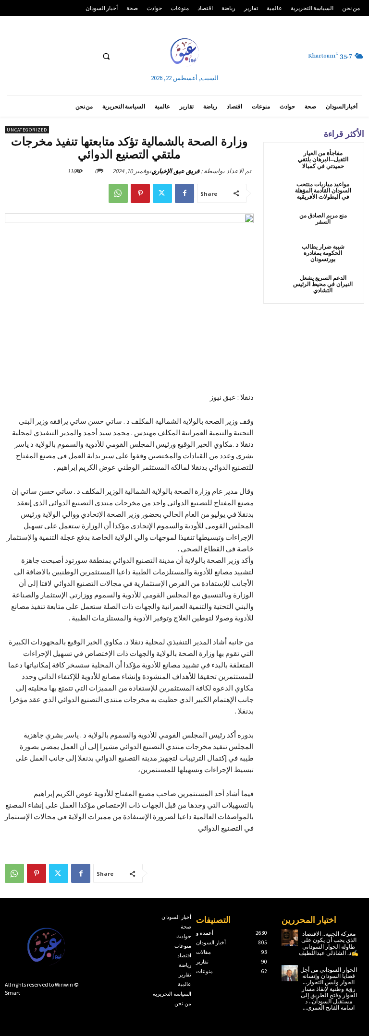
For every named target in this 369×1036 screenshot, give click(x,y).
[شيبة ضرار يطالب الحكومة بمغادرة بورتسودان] (280, 255)
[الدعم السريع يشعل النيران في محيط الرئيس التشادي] (280, 286)
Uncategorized (27, 130)
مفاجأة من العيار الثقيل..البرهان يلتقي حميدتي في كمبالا (323, 159)
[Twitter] (162, 193)
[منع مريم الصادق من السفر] (280, 224)
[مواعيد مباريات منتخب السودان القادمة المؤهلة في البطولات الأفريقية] (280, 193)
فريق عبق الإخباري (175, 171)
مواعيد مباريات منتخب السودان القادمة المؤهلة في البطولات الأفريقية (323, 191)
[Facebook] (184, 193)
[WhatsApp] (118, 193)
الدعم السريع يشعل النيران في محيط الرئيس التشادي (323, 284)
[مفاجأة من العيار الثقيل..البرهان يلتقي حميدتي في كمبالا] (280, 162)
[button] (106, 56)
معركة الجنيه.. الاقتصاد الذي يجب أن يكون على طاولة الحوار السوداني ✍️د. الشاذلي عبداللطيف (328, 943)
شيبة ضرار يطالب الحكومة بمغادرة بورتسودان (323, 253)
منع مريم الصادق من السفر (323, 219)
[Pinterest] (140, 193)
